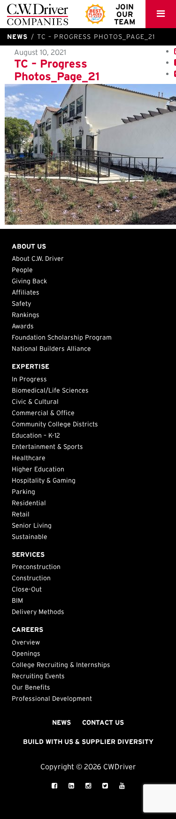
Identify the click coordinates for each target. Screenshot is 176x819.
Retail (21, 514)
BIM (17, 600)
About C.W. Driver (38, 258)
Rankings (25, 314)
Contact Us (103, 722)
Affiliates (25, 292)
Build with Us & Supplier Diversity (88, 741)
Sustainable (29, 536)
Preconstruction (36, 566)
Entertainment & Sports (47, 446)
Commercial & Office (43, 413)
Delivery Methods (38, 611)
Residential (29, 503)
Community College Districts (55, 424)
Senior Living (32, 525)
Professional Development (52, 698)
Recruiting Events (38, 676)
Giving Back (29, 281)
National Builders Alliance (51, 348)
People (22, 269)
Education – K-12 (36, 435)
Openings (26, 653)
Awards (23, 326)
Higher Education (38, 469)
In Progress (29, 379)
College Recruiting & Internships (61, 664)
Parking (23, 491)
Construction (31, 578)
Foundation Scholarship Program (62, 337)
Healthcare (29, 458)
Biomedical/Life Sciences (50, 390)
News (61, 722)
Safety (21, 303)
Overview (26, 642)
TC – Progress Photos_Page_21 (56, 69)
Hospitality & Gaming (44, 480)
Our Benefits (31, 687)
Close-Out (27, 589)
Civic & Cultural (35, 401)
